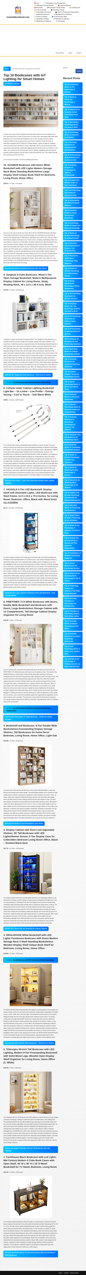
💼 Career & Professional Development (67, 12)
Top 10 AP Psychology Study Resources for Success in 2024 (73, 157)
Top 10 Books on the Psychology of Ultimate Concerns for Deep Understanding (72, 662)
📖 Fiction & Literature (40, 16)
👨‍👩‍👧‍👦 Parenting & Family (57, 10)
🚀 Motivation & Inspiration (61, 19)
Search (65, 67)
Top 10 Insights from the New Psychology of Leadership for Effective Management (73, 496)
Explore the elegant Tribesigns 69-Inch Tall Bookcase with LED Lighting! (27, 1149)
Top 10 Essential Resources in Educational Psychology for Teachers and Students (70, 423)
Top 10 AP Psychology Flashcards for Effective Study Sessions (73, 320)
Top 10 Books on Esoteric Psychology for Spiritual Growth (72, 235)
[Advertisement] (43, 37)
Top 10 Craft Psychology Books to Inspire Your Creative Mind (72, 650)
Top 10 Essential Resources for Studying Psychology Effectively (72, 362)
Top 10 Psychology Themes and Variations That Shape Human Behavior (72, 589)
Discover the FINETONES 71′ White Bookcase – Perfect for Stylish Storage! (28, 718)
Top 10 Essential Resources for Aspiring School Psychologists (70, 146)
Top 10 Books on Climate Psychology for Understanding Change (72, 272)
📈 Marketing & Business (41, 14)
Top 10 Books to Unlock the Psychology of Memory (70, 100)
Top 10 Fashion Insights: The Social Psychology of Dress (72, 374)
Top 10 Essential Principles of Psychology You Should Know (70, 602)
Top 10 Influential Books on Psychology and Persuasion (72, 507)
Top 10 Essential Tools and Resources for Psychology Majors (73, 437)
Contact (78, 53)
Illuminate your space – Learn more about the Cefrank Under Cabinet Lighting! (29, 482)
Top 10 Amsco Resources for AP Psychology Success (72, 565)
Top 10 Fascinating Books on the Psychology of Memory (71, 88)
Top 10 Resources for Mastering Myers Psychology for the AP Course (73, 577)
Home (7, 68)
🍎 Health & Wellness (64, 5)
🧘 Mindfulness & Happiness (42, 21)
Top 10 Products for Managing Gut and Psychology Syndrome (73, 341)
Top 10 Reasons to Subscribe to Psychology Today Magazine (71, 259)
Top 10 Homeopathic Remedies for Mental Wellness (72, 202)
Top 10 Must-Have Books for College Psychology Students (72, 351)
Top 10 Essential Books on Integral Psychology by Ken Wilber (72, 625)
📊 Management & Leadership (63, 14)
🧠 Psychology (60, 21)
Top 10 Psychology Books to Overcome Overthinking (72, 134)
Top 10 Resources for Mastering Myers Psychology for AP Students (72, 483)
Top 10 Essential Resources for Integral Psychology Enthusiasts (73, 637)
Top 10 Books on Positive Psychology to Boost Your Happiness (72, 458)
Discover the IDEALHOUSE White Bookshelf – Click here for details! (29, 1043)
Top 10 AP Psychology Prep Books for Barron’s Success (73, 296)
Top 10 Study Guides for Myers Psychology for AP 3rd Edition (72, 517)
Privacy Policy (60, 53)
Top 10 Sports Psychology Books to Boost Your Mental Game (72, 385)
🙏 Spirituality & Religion (41, 19)
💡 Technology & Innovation (42, 12)
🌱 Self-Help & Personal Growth (43, 5)
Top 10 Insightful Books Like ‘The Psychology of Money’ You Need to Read (73, 307)
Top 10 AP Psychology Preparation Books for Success (73, 331)
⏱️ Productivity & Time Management (54, 3)
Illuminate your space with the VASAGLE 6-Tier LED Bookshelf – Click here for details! (30, 594)
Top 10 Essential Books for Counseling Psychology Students (72, 447)
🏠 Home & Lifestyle (40, 10)
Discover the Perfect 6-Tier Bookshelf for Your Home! (24, 823)
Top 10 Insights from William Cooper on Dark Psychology (72, 182)
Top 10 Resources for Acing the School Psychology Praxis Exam (72, 113)
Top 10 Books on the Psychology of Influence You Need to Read (72, 529)
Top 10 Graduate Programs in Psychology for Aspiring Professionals (70, 170)
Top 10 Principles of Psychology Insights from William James (72, 613)
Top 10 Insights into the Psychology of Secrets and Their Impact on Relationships (72, 543)
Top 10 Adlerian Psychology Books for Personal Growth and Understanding (73, 408)
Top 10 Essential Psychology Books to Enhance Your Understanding (72, 247)
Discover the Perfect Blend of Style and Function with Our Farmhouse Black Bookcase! (30, 1254)
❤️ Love (36, 3)
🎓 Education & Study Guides (56, 7)
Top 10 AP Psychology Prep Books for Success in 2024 (73, 192)
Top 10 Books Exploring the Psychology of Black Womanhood (72, 284)
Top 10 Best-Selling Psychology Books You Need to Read (72, 124)
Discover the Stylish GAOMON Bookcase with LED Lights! (26, 268)
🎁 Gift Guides (38, 7)
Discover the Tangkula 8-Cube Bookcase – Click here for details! (28, 375)
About (70, 53)
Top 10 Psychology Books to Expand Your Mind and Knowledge (73, 225)
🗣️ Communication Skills (59, 16)
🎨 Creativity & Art (74, 7)
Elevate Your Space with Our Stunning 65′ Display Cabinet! (26, 929)
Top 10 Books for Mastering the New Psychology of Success (71, 471)
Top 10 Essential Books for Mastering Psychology (72, 396)
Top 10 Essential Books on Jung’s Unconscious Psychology (71, 214)
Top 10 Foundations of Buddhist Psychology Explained (73, 555)
